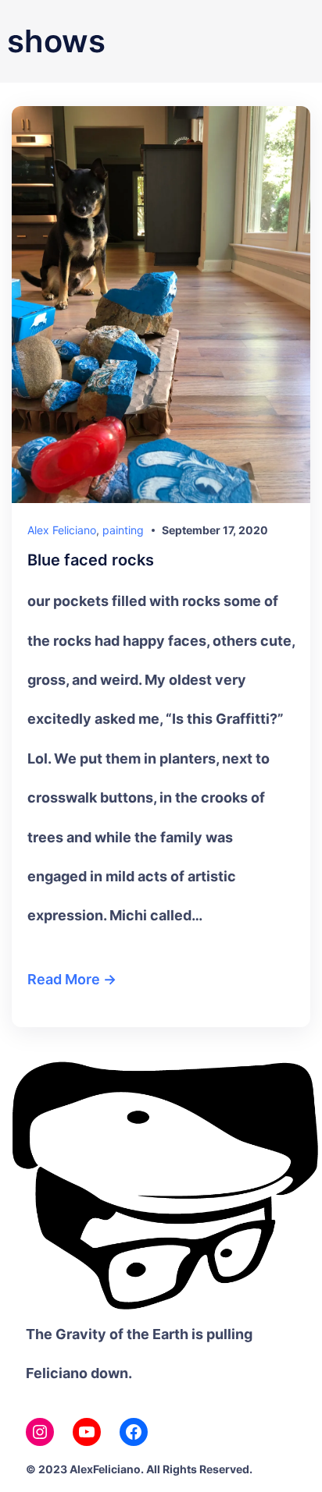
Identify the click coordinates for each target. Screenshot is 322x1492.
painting (123, 530)
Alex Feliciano (61, 530)
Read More (63, 979)
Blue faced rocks (90, 560)
